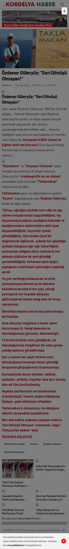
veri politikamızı (15, 545)
